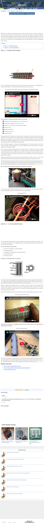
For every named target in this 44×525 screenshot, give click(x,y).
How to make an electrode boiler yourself (12, 366)
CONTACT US (4, 522)
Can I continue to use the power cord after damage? (15, 493)
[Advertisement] (22, 22)
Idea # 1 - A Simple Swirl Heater (11, 45)
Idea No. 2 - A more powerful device (12, 47)
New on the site (22, 450)
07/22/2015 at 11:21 (5, 396)
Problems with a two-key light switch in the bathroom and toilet (17, 479)
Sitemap (14, 522)
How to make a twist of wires (10, 369)
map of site (9, 522)
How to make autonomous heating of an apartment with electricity (17, 367)
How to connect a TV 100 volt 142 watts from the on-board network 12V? (18, 473)
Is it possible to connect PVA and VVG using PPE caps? (15, 459)
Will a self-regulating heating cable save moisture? (14, 466)
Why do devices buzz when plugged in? (13, 486)
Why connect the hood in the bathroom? (13, 452)
